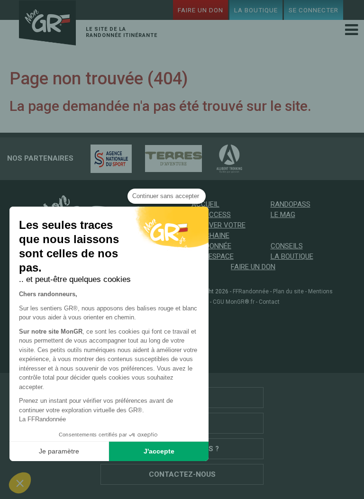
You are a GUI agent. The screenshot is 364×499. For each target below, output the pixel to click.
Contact (269, 302)
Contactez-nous (182, 474)
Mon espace (212, 256)
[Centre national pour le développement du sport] (106, 158)
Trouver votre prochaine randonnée (218, 235)
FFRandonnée (251, 291)
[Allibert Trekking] (225, 158)
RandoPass (290, 204)
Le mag (283, 214)
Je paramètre (59, 451)
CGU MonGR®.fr (234, 302)
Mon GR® (47, 24)
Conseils (287, 246)
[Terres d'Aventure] (169, 158)
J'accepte (159, 451)
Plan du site (288, 291)
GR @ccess (211, 214)
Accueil (205, 204)
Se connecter (313, 10)
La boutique (256, 10)
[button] (20, 483)
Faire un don (200, 10)
